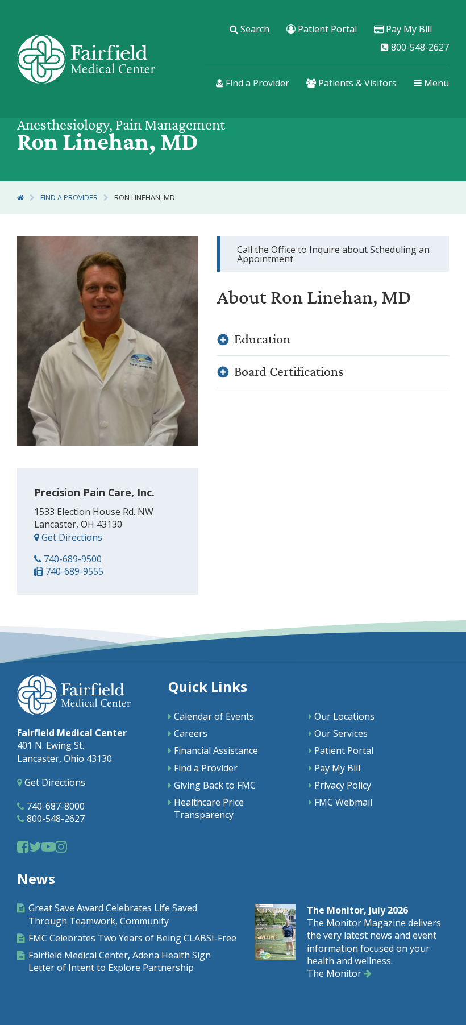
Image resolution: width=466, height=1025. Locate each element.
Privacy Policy (342, 785)
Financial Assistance (216, 750)
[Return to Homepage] (20, 197)
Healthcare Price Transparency (209, 808)
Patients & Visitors (356, 83)
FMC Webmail (343, 802)
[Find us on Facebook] (23, 846)
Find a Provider (256, 83)
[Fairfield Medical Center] (86, 59)
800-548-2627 (419, 47)
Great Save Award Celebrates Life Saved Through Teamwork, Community (112, 914)
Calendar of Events (214, 716)
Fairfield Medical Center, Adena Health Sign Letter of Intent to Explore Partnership (119, 961)
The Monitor (335, 973)
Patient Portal (326, 29)
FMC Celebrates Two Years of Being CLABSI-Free (132, 938)
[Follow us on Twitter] (35, 846)
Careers (190, 733)
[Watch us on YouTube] (48, 846)
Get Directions (70, 537)
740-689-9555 (73, 571)
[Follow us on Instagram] (61, 846)
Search (253, 29)
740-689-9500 (71, 559)
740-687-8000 (54, 806)
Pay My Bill (408, 29)
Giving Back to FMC (215, 785)
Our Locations (344, 716)
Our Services (341, 733)
